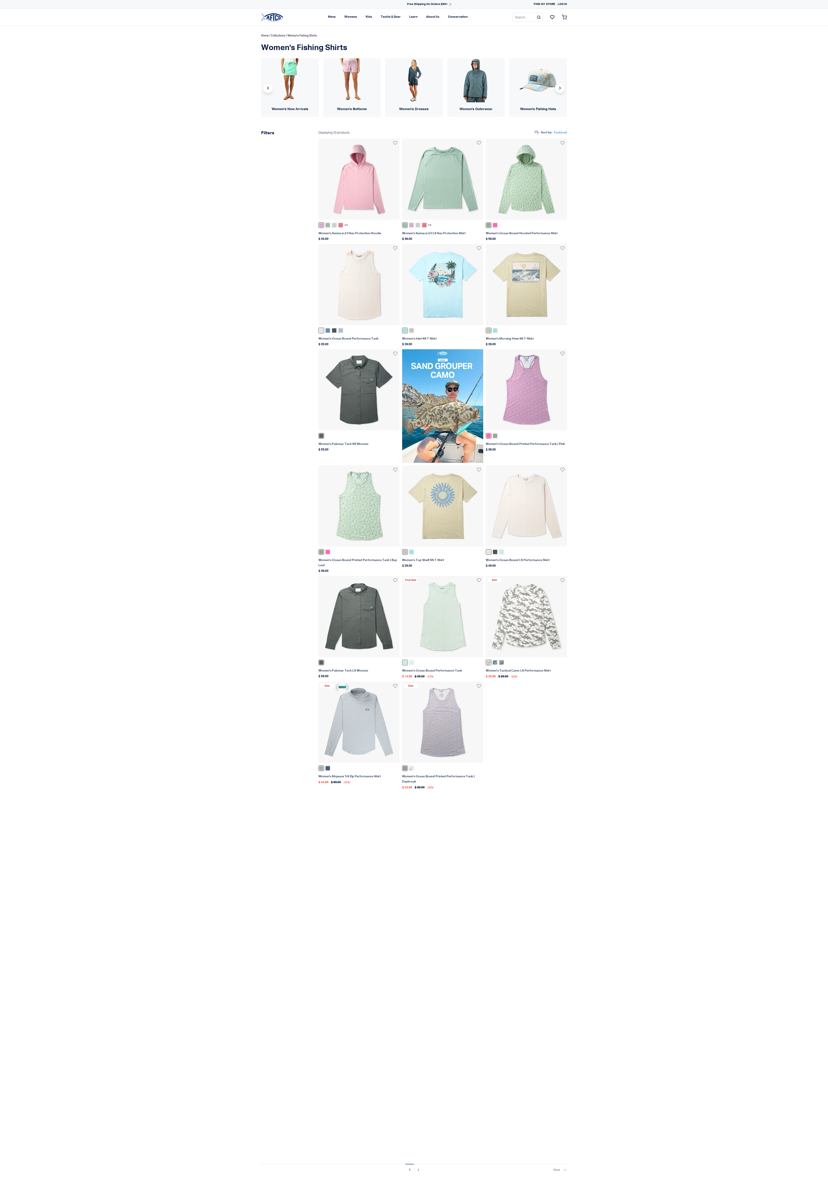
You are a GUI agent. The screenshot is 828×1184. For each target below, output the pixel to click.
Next (557, 1169)
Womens (350, 16)
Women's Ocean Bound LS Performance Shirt (518, 560)
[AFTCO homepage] (272, 17)
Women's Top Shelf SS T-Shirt (423, 560)
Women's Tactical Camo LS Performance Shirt (518, 670)
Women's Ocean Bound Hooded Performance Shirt (522, 233)
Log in (562, 4)
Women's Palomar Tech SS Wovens (343, 444)
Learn (413, 16)
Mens (332, 16)
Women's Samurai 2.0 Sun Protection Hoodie (349, 233)
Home (265, 35)
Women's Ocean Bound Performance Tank (348, 338)
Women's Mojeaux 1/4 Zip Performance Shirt (349, 776)
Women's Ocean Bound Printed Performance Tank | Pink (525, 444)
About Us (432, 16)
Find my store (544, 4)
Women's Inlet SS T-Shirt (419, 338)
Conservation (458, 16)
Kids (369, 16)
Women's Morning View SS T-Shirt (510, 338)
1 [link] (410, 1169)
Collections (278, 35)
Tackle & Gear (391, 16)
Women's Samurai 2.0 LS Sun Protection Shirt (434, 233)
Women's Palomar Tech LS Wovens (343, 670)
